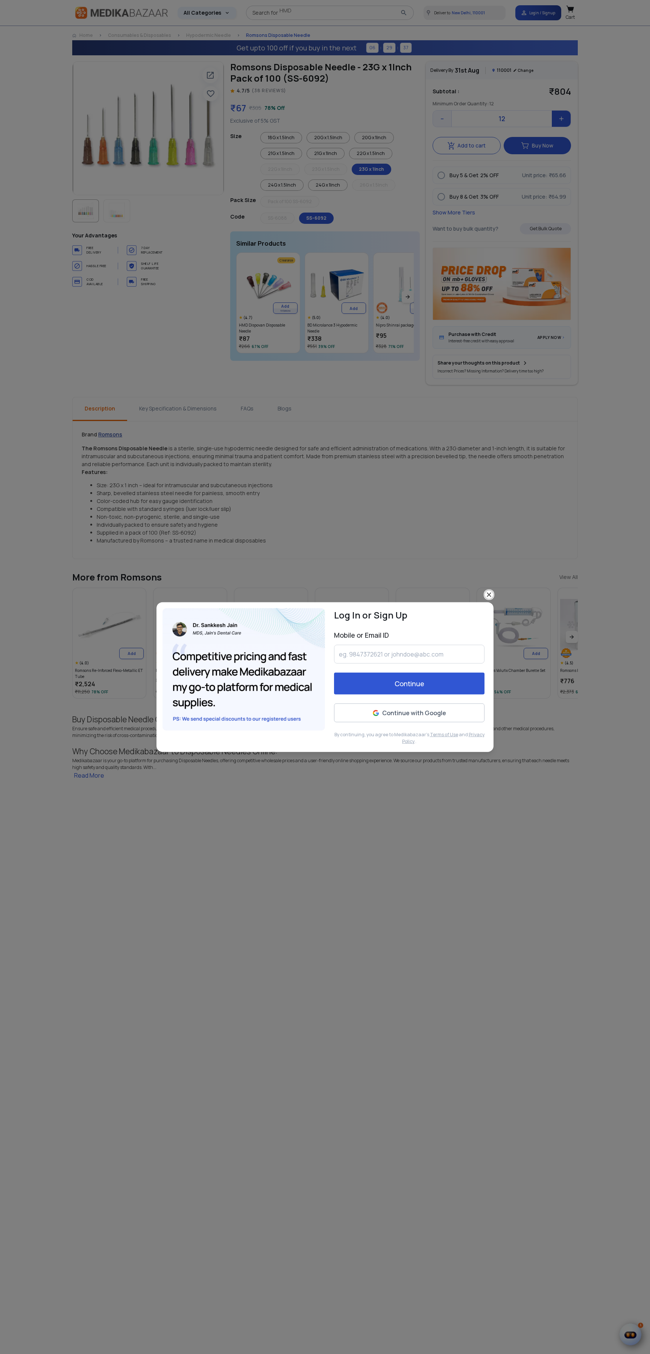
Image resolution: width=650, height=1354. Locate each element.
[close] (489, 594)
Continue (409, 683)
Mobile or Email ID (361, 635)
